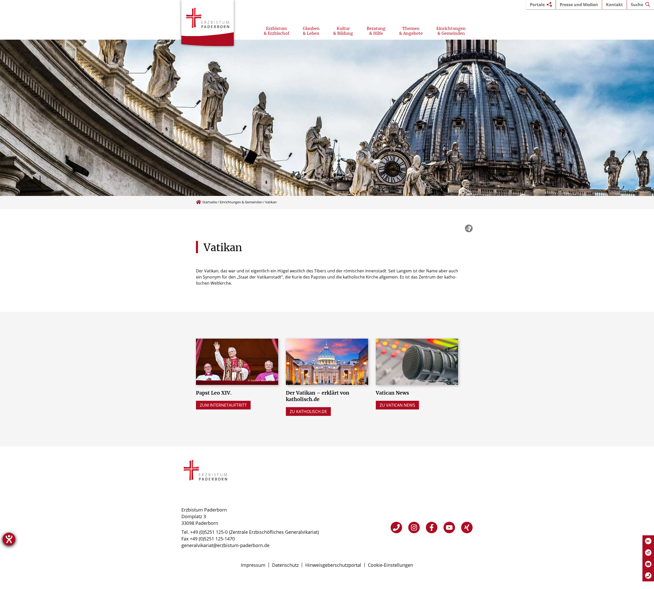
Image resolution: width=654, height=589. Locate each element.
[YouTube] (449, 527)
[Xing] (467, 527)
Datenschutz (285, 565)
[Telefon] (396, 527)
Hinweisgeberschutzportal (333, 565)
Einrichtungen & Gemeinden (241, 202)
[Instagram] (414, 527)
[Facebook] (431, 527)
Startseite (209, 202)
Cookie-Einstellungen (390, 565)
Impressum (253, 565)
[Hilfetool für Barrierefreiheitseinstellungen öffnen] (9, 539)
